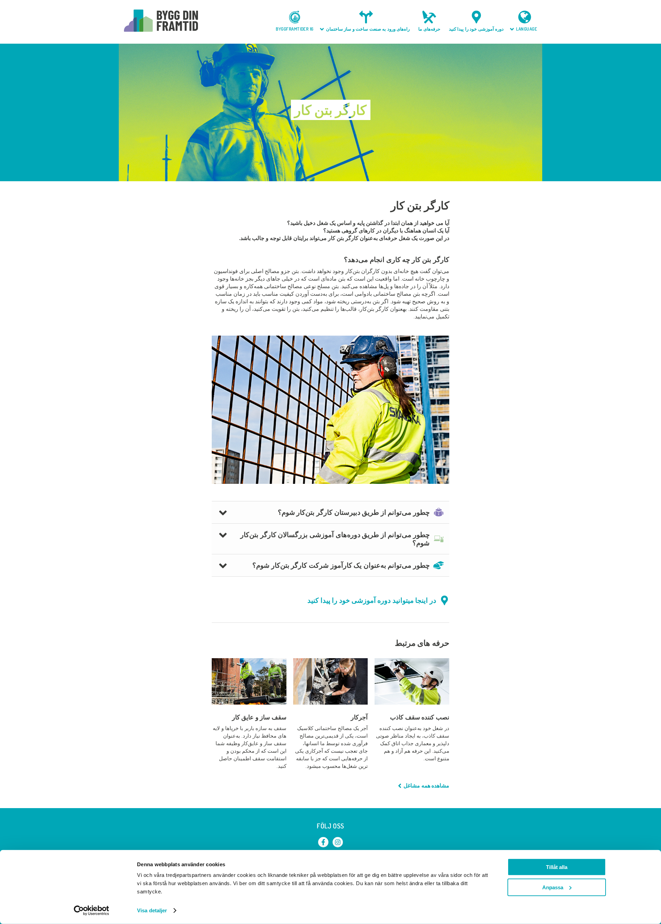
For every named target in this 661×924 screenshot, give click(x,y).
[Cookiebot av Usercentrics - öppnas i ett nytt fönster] (91, 910)
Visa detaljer (152, 910)
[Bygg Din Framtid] (161, 20)
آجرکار (359, 717)
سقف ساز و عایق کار (259, 717)
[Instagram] (338, 842)
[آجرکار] (330, 681)
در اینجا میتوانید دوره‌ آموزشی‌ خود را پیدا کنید (371, 600)
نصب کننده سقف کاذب (419, 717)
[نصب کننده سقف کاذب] (412, 681)
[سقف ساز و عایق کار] (249, 681)
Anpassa (552, 887)
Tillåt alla (556, 867)
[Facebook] (323, 842)
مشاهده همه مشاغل (426, 785)
